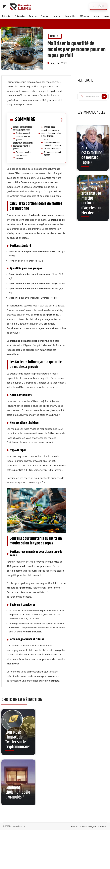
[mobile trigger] (5, 6)
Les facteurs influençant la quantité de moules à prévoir (23, 145)
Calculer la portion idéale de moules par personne (24, 128)
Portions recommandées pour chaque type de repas (52, 142)
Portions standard (23, 133)
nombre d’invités (32, 631)
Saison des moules (23, 152)
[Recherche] (94, 6)
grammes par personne (44, 314)
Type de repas (49, 127)
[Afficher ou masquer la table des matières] (49, 119)
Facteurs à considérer (52, 148)
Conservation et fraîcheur (22, 157)
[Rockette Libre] (21, 6)
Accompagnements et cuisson (52, 154)
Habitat (55, 36)
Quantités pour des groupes (23, 138)
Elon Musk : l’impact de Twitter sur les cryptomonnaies (17, 739)
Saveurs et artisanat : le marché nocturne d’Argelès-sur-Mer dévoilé (92, 200)
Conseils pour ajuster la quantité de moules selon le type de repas (51, 133)
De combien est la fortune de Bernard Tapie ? (91, 155)
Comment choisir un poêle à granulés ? (17, 792)
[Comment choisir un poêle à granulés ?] (18, 782)
